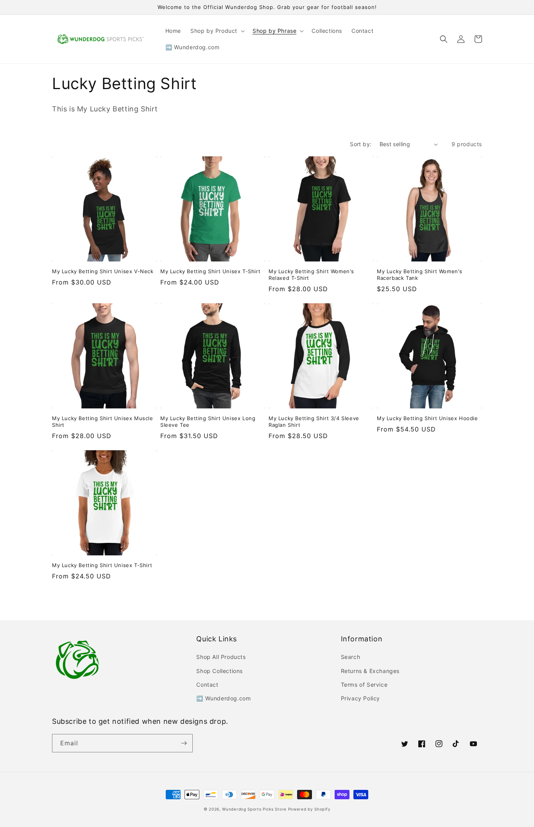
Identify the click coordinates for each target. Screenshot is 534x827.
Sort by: (360, 144)
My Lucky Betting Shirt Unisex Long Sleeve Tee (207, 421)
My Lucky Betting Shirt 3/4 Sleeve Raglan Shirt (314, 421)
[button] (217, 31)
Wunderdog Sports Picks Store (254, 809)
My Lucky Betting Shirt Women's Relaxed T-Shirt (311, 274)
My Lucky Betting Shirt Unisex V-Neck (103, 271)
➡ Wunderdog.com (223, 698)
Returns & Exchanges (370, 671)
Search (350, 656)
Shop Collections (219, 671)
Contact (207, 684)
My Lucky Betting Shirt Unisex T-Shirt (210, 271)
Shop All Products (220, 656)
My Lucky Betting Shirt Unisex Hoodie (427, 418)
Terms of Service (364, 684)
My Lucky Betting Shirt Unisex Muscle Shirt (102, 421)
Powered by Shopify (309, 809)
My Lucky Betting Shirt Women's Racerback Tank (419, 274)
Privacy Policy (360, 698)
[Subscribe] (183, 743)
